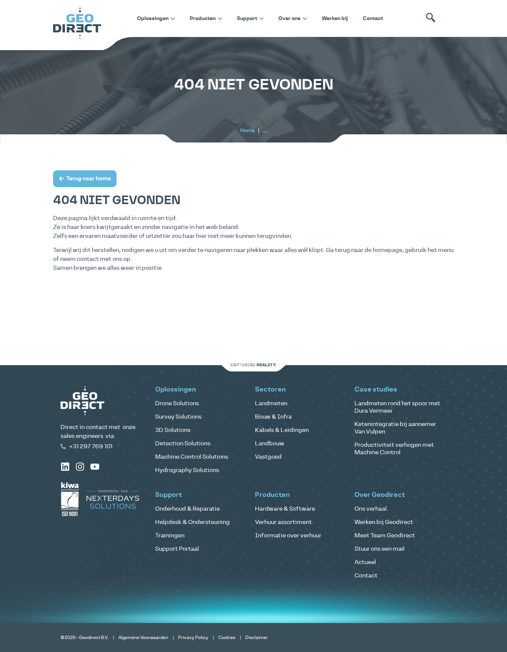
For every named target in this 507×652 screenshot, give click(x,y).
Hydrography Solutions (187, 470)
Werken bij (335, 18)
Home (247, 130)
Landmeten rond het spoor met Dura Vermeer (397, 407)
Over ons (289, 18)
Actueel (365, 562)
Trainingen (169, 535)
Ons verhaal (370, 509)
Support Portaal (177, 549)
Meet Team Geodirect (384, 535)
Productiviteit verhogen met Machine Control (394, 448)
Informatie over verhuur (288, 535)
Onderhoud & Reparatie (187, 509)
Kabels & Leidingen (282, 430)
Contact (373, 18)
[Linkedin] (65, 466)
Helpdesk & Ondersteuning (192, 522)
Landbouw (269, 443)
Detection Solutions (182, 443)
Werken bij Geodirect (383, 522)
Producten (203, 18)
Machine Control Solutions (191, 457)
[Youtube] (94, 466)
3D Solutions (172, 430)
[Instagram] (80, 466)
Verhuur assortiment (283, 522)
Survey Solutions (178, 417)
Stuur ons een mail (379, 549)
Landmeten (271, 403)
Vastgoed (268, 457)
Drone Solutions (177, 403)
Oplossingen (153, 18)
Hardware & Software (285, 509)
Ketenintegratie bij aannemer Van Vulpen (395, 428)
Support (247, 18)
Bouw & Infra (273, 417)
